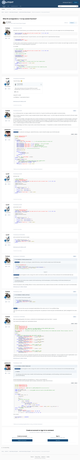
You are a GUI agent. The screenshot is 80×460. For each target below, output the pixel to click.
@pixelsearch (16, 274)
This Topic (72, 6)
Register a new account (22, 440)
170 (7, 38)
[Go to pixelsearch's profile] (7, 133)
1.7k (7, 139)
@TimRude (16, 132)
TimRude (9, 22)
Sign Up (75, 2)
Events (14, 9)
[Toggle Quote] (15, 259)
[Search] (77, 6)
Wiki (8, 6)
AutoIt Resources (14, 6)
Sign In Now (58, 440)
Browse (4, 6)
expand (72, 134)
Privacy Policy (37, 456)
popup (76, 134)
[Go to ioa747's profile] (7, 82)
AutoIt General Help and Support (19, 23)
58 (9, 139)
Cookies (47, 456)
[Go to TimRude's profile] (4, 22)
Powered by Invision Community (40, 458)
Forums (3, 9)
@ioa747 (15, 308)
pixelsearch (7, 129)
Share (66, 22)
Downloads (9, 9)
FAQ (20, 6)
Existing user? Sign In (67, 2)
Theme (32, 456)
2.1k (6, 88)
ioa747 (7, 78)
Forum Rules (20, 9)
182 (9, 88)
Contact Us (43, 456)
